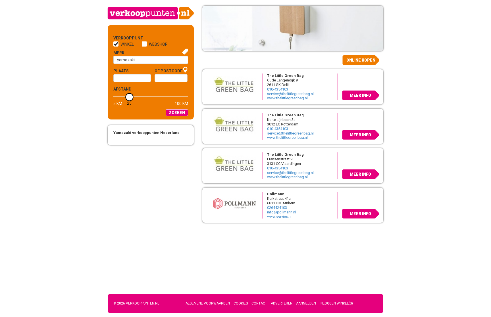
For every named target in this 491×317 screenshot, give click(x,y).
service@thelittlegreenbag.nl (290, 94)
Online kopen (360, 60)
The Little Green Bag (285, 76)
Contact (259, 303)
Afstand (122, 89)
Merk (118, 53)
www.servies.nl (279, 216)
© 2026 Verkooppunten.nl (136, 303)
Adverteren (281, 303)
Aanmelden (306, 303)
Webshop (158, 44)
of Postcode (168, 71)
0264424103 (277, 207)
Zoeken (177, 112)
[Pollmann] (232, 203)
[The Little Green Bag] (232, 85)
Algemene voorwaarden (208, 303)
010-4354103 (277, 89)
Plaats (121, 71)
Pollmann (275, 194)
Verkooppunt (122, 38)
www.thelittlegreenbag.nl (287, 98)
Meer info (360, 95)
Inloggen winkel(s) (336, 303)
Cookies (241, 303)
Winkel (127, 44)
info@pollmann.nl (281, 212)
